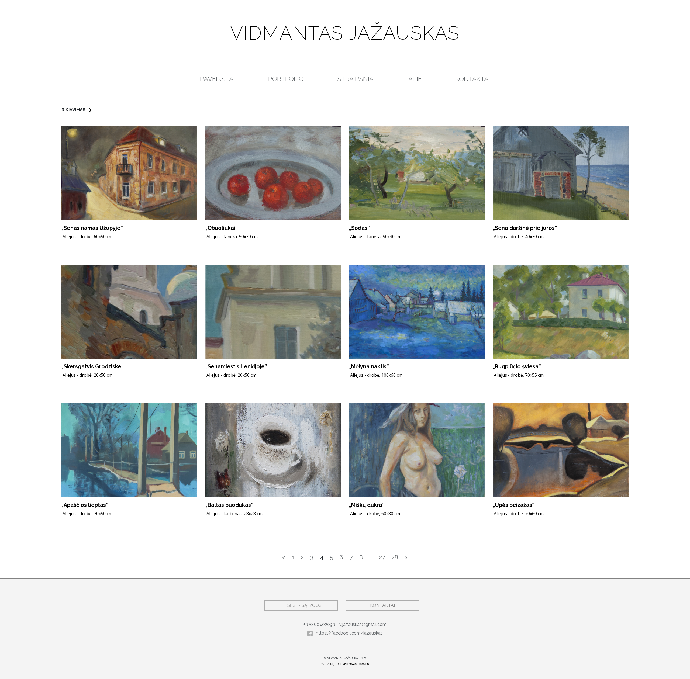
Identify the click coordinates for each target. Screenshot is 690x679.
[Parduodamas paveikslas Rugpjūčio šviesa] (560, 312)
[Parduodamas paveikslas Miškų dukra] (417, 450)
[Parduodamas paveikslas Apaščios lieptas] (129, 450)
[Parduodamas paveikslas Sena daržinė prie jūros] (560, 173)
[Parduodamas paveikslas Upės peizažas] (560, 450)
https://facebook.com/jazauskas (349, 633)
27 (382, 557)
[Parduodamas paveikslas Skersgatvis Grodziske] (129, 312)
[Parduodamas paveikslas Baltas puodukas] (273, 450)
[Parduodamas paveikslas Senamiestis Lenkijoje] (273, 312)
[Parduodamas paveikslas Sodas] (417, 173)
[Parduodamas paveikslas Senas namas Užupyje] (129, 173)
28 (395, 557)
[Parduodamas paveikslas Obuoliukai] (273, 173)
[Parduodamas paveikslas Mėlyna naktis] (417, 312)
